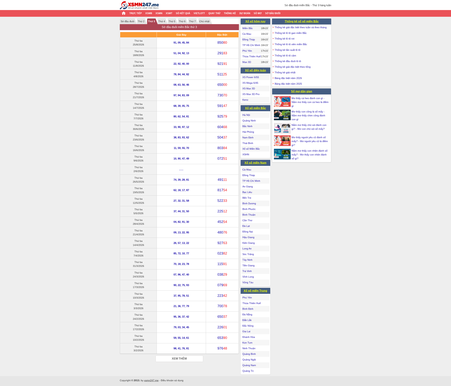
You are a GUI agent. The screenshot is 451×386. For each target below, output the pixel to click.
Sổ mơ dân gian (301, 91)
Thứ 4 (161, 21)
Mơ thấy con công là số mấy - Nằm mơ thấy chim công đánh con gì (308, 115)
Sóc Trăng (248, 254)
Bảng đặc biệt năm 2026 (288, 78)
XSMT (169, 13)
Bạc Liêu (247, 192)
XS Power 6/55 (250, 77)
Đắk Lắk (247, 320)
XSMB (148, 13)
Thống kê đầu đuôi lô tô (288, 61)
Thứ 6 (182, 21)
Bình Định (247, 308)
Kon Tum (247, 342)
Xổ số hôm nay (255, 21)
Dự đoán (244, 13)
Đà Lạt (246, 226)
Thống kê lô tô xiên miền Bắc (291, 44)
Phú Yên (247, 50)
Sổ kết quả (183, 13)
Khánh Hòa (248, 337)
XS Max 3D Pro (251, 94)
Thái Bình (247, 143)
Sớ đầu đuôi (272, 13)
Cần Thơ (247, 220)
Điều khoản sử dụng (172, 380)
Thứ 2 (141, 21)
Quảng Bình (249, 354)
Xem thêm (179, 358)
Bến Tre (246, 197)
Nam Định (248, 137)
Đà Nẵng (247, 314)
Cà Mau (246, 33)
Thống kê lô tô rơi (284, 38)
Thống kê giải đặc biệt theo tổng (293, 66)
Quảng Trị (248, 370)
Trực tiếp (135, 13)
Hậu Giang (248, 237)
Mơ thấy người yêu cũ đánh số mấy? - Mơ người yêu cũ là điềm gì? (310, 141)
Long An (247, 248)
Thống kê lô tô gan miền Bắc (291, 33)
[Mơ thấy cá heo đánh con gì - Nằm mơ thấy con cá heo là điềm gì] (283, 101)
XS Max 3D (248, 88)
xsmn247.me (151, 380)
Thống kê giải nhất (285, 72)
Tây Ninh (247, 259)
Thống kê (230, 13)
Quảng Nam (249, 365)
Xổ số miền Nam (255, 162)
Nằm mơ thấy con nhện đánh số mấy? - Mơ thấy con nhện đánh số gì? (310, 154)
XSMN (159, 13)
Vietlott (199, 13)
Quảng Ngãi (249, 359)
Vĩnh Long (248, 276)
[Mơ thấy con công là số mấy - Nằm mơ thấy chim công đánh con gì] (283, 115)
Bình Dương (249, 203)
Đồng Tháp (248, 39)
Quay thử (214, 13)
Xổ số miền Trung (255, 290)
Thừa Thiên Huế (251, 56)
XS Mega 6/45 (250, 82)
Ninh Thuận (248, 348)
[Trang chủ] (139, 5)
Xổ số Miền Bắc (251, 148)
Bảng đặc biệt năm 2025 (288, 83)
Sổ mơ (258, 13)
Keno (245, 99)
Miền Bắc (247, 28)
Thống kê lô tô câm (285, 55)
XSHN (245, 154)
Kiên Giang (248, 242)
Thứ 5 (172, 21)
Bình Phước (249, 209)
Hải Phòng (248, 131)
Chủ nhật (204, 21)
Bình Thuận (248, 214)
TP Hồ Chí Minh (251, 45)
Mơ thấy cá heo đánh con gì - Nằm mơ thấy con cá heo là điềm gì (310, 102)
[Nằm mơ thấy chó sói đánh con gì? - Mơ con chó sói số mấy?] (283, 128)
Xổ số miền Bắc (255, 108)
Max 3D (246, 62)
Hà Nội (246, 115)
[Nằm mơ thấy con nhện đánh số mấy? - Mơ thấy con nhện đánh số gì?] (283, 154)
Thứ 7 (192, 21)
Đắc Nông (248, 325)
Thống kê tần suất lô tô (287, 49)
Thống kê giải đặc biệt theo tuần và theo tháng (301, 27)
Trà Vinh (247, 271)
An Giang (247, 186)
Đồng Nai (247, 231)
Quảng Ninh (249, 120)
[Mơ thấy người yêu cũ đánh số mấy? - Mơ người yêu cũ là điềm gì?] (283, 140)
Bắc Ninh (247, 126)
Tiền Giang (248, 265)
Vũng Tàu (247, 282)
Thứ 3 (151, 21)
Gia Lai (246, 331)
